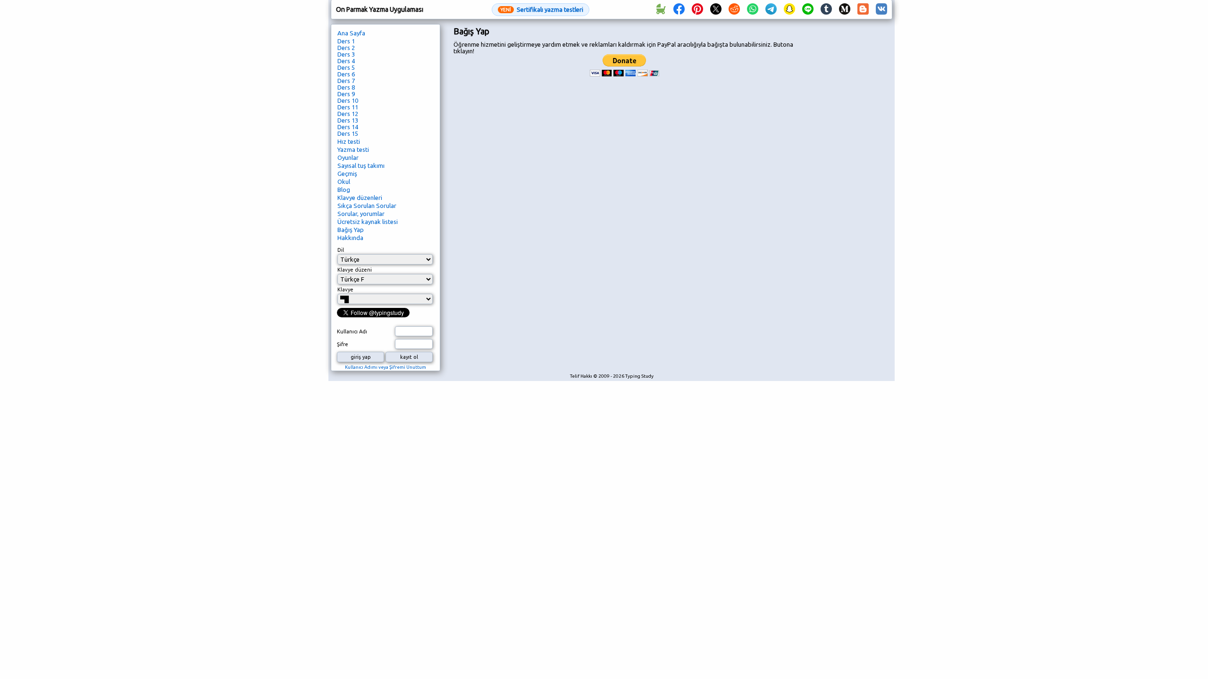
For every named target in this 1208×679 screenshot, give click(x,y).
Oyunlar (348, 157)
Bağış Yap (350, 229)
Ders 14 (347, 127)
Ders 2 (346, 47)
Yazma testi (353, 149)
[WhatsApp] (752, 9)
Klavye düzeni (354, 270)
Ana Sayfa (351, 33)
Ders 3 (346, 54)
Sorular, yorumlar (361, 213)
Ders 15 (347, 133)
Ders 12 (347, 113)
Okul (343, 181)
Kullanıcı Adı (352, 331)
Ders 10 (347, 100)
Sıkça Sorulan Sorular (366, 205)
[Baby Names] (660, 9)
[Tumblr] (826, 9)
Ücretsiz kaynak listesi (367, 221)
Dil (340, 250)
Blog (343, 189)
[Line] (808, 9)
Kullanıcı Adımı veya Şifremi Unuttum (385, 367)
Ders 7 (346, 80)
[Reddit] (734, 9)
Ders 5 (346, 67)
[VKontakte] (881, 9)
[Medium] (844, 9)
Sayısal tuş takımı (361, 165)
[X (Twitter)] (715, 9)
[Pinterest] (697, 9)
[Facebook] (679, 9)
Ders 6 (346, 74)
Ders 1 (346, 41)
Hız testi (348, 141)
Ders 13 (347, 120)
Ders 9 (346, 94)
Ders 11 (347, 107)
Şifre (342, 344)
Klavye (345, 289)
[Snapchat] (789, 9)
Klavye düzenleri (359, 197)
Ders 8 (346, 87)
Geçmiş (347, 173)
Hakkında (350, 237)
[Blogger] (863, 9)
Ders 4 (346, 61)
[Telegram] (771, 9)
